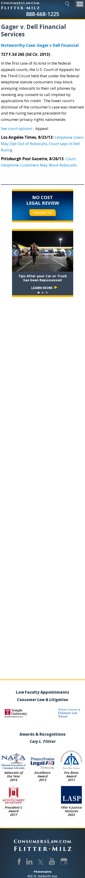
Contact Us (42, 212)
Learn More (42, 287)
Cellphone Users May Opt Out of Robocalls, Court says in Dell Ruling (42, 143)
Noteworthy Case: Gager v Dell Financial (40, 45)
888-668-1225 (42, 14)
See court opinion (16, 128)
